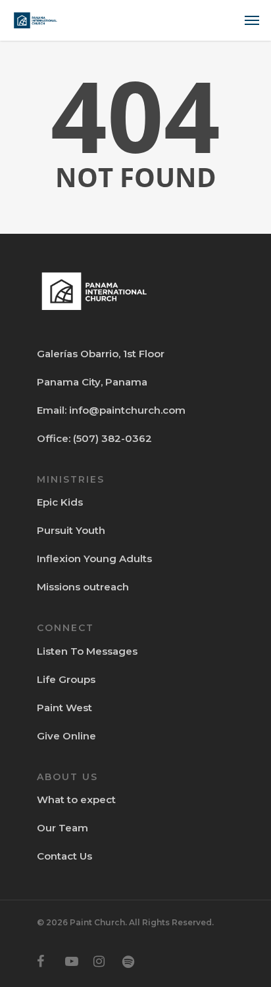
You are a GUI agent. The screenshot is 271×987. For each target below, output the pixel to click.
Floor (150, 353)
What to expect (76, 799)
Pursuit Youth (71, 530)
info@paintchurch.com (127, 410)
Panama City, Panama (92, 382)
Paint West (64, 707)
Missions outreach (83, 587)
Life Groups (66, 679)
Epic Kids (60, 502)
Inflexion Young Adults (94, 558)
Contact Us (64, 856)
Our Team (62, 828)
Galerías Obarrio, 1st (86, 353)
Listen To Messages (87, 651)
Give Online (66, 736)
